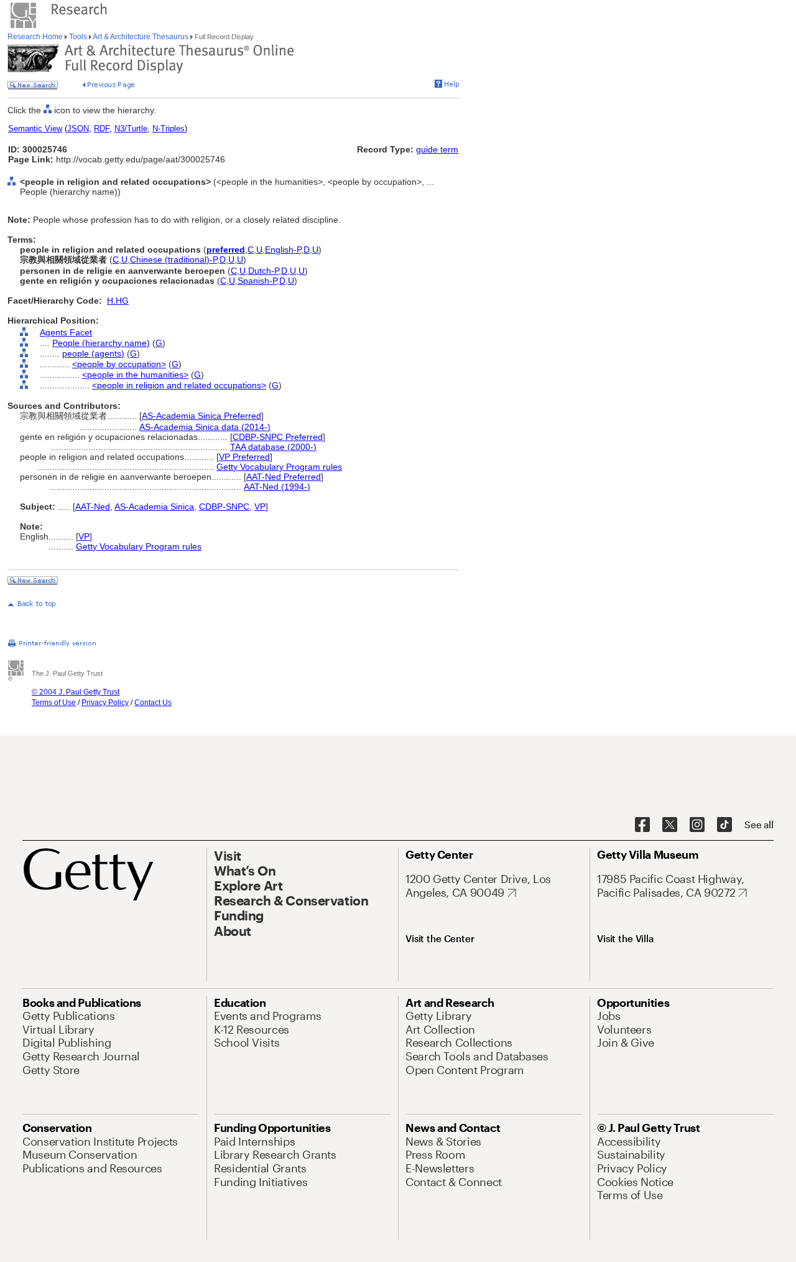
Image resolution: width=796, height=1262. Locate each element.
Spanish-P (257, 281)
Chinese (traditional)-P (173, 259)
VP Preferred (244, 457)
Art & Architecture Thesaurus (140, 36)
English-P (283, 250)
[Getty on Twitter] (669, 825)
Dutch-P (263, 271)
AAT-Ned (92, 507)
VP (260, 507)
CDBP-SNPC (224, 507)
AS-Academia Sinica (154, 507)
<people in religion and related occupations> (179, 385)
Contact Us (153, 702)
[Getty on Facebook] (642, 825)
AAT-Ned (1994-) (277, 487)
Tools (78, 36)
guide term (437, 149)
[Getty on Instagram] (697, 825)
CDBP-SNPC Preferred (278, 437)
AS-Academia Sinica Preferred (201, 416)
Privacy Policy (105, 702)
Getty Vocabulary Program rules (279, 467)
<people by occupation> (119, 364)
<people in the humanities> (135, 375)
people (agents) (93, 353)
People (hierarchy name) (101, 343)
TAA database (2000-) (273, 447)
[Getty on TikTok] (724, 825)
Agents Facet (66, 332)
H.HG (118, 301)
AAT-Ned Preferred (283, 477)
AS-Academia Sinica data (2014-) (205, 427)
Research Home (36, 36)
